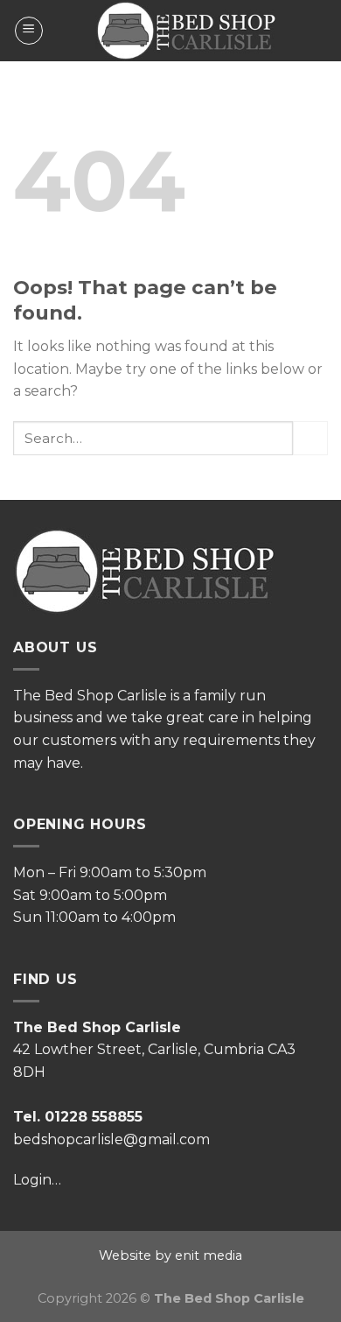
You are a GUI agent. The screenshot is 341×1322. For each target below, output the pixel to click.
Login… (37, 1179)
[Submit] (310, 438)
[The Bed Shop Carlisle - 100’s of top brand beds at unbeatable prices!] (186, 30)
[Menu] (29, 31)
